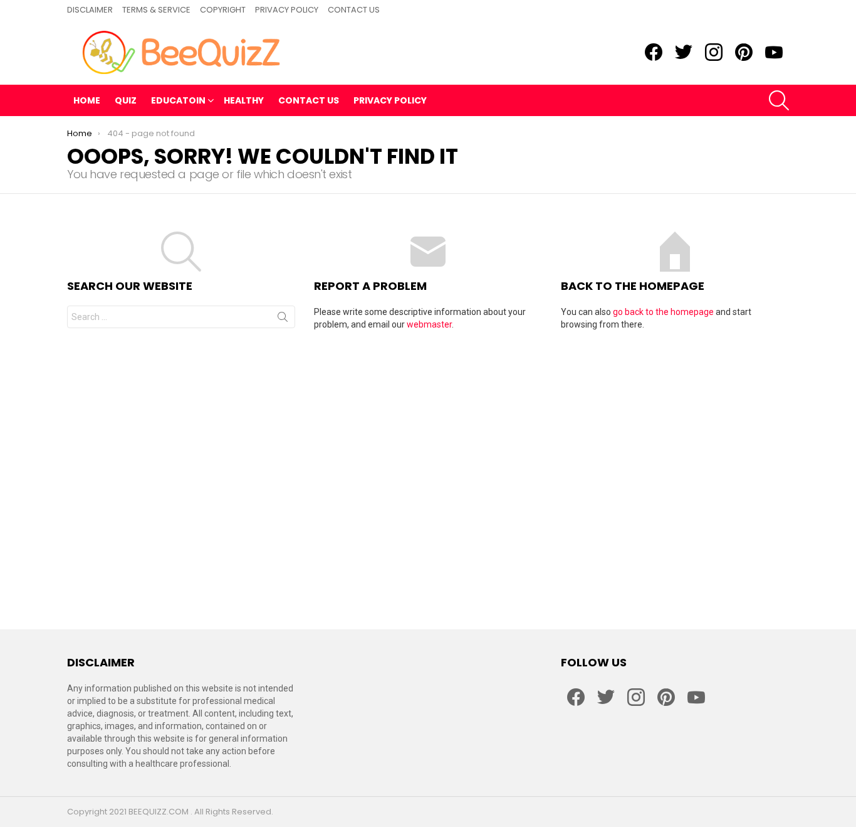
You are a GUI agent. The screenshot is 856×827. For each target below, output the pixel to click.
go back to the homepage (663, 312)
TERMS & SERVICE (156, 10)
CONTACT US (354, 10)
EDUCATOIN (178, 100)
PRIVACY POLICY (286, 10)
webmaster (429, 324)
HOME (86, 100)
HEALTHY (244, 100)
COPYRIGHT (223, 10)
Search (282, 319)
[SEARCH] (779, 100)
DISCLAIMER (90, 10)
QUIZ (126, 100)
